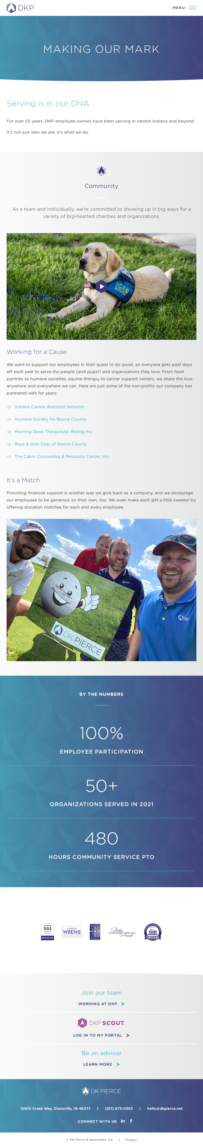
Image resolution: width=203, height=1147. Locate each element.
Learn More (97, 1064)
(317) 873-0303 (119, 1109)
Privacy (131, 1140)
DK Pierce (20, 8)
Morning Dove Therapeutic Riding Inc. (54, 431)
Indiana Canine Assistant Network (49, 407)
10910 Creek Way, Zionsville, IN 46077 (55, 1109)
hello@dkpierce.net (165, 1109)
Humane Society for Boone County (50, 419)
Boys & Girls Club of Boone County (51, 444)
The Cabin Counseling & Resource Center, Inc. (62, 456)
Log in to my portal (97, 1035)
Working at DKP (97, 1004)
